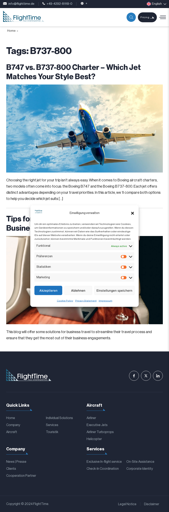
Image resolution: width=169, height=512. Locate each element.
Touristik (52, 432)
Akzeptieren (48, 290)
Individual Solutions (59, 418)
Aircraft (11, 432)
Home (11, 30)
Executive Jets (97, 425)
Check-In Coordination (103, 468)
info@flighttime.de (21, 3)
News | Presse (16, 461)
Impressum (105, 300)
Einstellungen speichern (114, 290)
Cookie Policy (65, 300)
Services (52, 425)
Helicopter (94, 439)
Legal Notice (127, 504)
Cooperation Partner (21, 475)
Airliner (91, 418)
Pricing (144, 17)
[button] (132, 213)
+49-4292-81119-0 (59, 3)
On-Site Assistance (140, 461)
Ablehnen (78, 290)
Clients (11, 468)
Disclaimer (151, 504)
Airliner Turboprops (100, 432)
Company (13, 425)
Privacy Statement (86, 300)
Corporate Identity (139, 468)
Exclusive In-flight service (104, 461)
